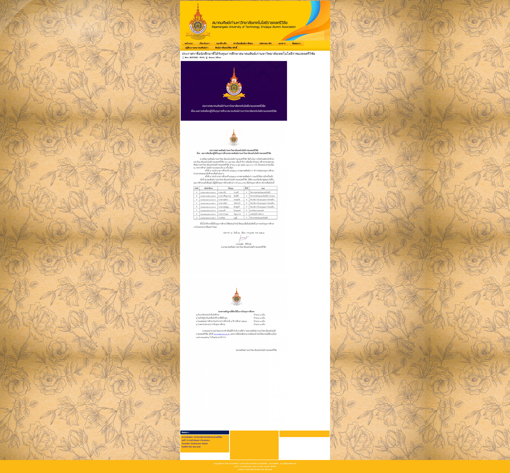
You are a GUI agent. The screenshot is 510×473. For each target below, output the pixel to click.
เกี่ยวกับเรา (204, 43)
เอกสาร (282, 43)
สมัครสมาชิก (266, 43)
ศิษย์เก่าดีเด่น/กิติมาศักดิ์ (226, 48)
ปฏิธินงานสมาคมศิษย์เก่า (197, 48)
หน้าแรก (189, 43)
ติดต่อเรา (296, 43)
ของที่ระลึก (221, 43)
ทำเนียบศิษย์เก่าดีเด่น (243, 43)
